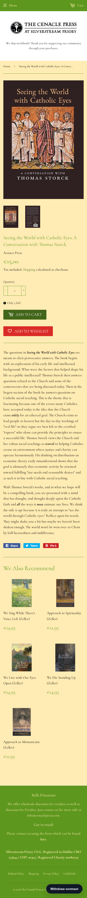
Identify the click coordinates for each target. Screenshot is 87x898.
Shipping (29, 269)
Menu (13, 5)
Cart (80, 5)
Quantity (9, 282)
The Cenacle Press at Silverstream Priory (43, 889)
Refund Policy (16, 873)
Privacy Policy (51, 873)
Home (6, 66)
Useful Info (69, 873)
